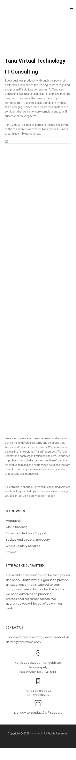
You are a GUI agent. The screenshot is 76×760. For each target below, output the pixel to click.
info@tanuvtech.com (25, 642)
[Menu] (71, 7)
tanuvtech (36, 733)
